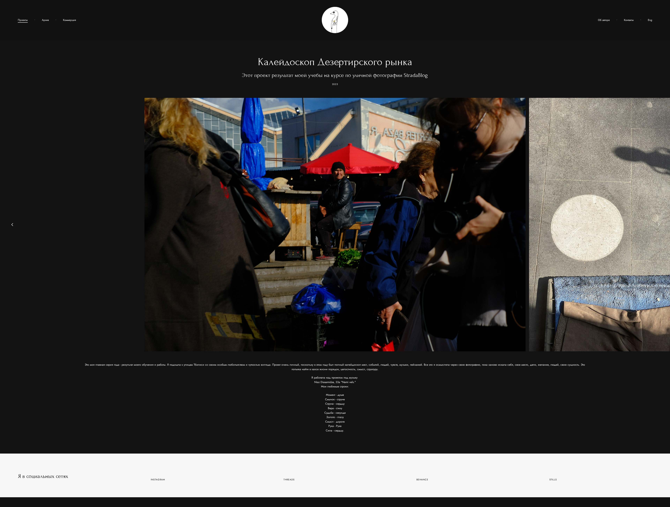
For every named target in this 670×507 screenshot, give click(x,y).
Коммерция (69, 20)
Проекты (23, 20)
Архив (45, 20)
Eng (650, 20)
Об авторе (604, 20)
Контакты (629, 20)
